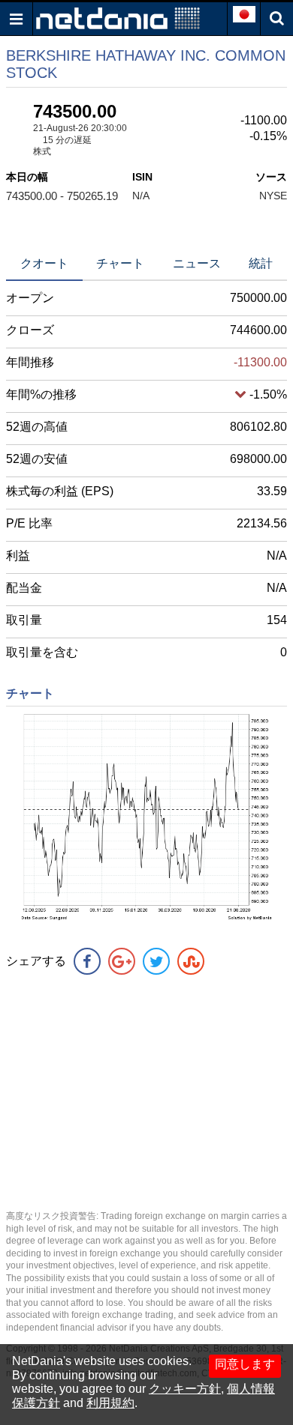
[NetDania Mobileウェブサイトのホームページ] (118, 17)
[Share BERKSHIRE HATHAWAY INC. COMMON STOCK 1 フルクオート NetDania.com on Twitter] (156, 961)
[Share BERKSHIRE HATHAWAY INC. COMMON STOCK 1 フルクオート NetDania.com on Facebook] (87, 961)
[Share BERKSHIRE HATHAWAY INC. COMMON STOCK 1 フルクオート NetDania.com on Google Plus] (122, 961)
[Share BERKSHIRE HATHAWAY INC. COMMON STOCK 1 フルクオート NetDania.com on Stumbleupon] (191, 961)
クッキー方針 (185, 1388)
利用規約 (110, 1403)
